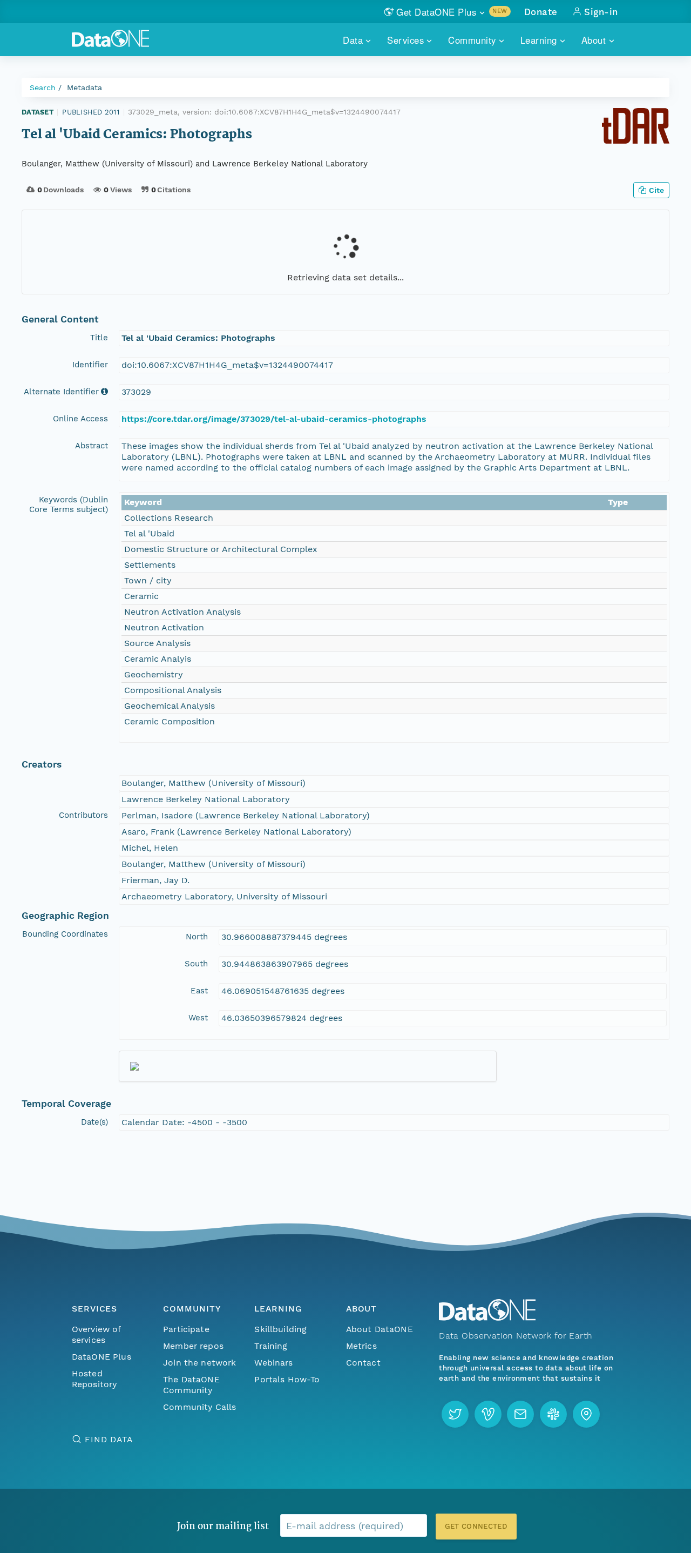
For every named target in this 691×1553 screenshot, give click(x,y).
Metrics (361, 1346)
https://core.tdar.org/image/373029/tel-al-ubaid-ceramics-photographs (273, 419)
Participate (186, 1329)
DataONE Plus (101, 1357)
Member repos (193, 1346)
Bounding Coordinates (65, 934)
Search (43, 87)
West (198, 1018)
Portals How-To (287, 1379)
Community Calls (199, 1407)
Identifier (90, 364)
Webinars (273, 1362)
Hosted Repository (94, 1378)
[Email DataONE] (520, 1414)
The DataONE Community (191, 1384)
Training (270, 1346)
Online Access (80, 418)
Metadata (84, 87)
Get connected (476, 1526)
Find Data (109, 1439)
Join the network (199, 1362)
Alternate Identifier (61, 391)
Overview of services (96, 1334)
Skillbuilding (280, 1329)
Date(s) (94, 1122)
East (199, 991)
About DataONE (379, 1329)
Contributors (83, 815)
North (197, 937)
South (196, 964)
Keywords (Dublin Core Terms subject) (68, 504)
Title (99, 337)
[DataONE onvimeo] (488, 1414)
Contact (363, 1362)
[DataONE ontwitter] (455, 1414)
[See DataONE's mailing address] (586, 1414)
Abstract (91, 446)
